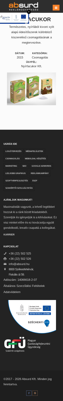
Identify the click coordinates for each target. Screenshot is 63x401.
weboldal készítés (35, 159)
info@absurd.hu (18, 264)
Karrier (9, 234)
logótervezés (13, 151)
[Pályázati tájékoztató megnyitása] (14, 18)
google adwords (41, 166)
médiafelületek (34, 151)
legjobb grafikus (15, 173)
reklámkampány (40, 173)
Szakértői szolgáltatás (19, 188)
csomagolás (12, 159)
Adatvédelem (12, 292)
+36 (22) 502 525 (19, 253)
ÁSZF (34, 181)
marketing (11, 166)
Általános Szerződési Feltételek (24, 286)
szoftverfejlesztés (16, 181)
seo (24, 166)
